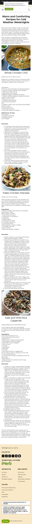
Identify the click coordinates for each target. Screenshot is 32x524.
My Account (21, 472)
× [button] (27, 3)
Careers (4, 474)
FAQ (3, 492)
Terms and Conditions (7, 490)
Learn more (9, 9)
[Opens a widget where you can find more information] (5, 521)
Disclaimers (5, 496)
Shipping (20, 477)
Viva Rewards (21, 481)
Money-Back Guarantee (24, 479)
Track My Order (22, 474)
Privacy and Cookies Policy (9, 487)
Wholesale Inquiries (7, 479)
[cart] (28, 10)
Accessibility (5, 494)
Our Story (4, 472)
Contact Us (5, 477)
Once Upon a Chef (14, 77)
